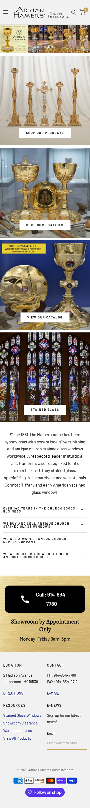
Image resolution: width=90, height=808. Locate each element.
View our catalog (44, 317)
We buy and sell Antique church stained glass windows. (36, 525)
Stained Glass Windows (22, 715)
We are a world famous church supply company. (35, 540)
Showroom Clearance (20, 723)
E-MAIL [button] (53, 693)
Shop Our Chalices (45, 225)
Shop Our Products (45, 132)
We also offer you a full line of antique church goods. (37, 555)
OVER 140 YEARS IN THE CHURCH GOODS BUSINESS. (39, 509)
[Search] (74, 12)
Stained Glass (44, 409)
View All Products (17, 738)
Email (51, 733)
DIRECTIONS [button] (13, 693)
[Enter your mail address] (82, 743)
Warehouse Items (17, 730)
